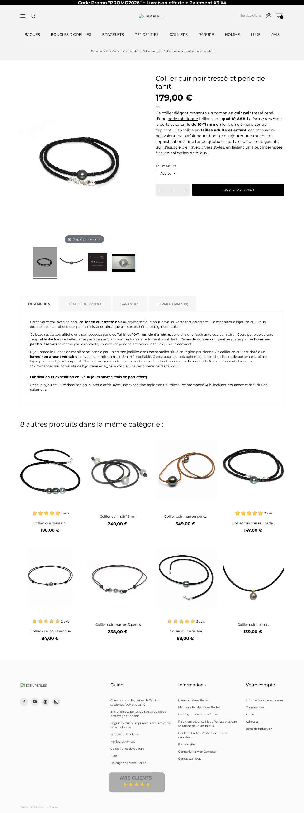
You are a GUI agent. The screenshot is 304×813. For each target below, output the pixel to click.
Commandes (255, 707)
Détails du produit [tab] (85, 304)
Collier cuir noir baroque (50, 631)
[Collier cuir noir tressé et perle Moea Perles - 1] (45, 263)
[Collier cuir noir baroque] (74, 544)
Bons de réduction (259, 728)
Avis (275, 34)
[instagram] (56, 702)
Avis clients (136, 777)
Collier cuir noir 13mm (118, 516)
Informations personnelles (264, 700)
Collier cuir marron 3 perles (118, 625)
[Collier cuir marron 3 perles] (142, 544)
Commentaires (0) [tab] (172, 304)
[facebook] (24, 702)
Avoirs (250, 714)
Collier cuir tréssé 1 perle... (253, 523)
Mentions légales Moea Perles (199, 707)
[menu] (22, 16)
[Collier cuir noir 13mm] (142, 436)
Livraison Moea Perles (193, 700)
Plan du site (186, 744)
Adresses (252, 721)
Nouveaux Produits (124, 734)
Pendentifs (146, 34)
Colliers (178, 34)
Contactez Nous (189, 758)
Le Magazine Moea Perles (128, 763)
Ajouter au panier (238, 189)
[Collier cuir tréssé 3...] (74, 436)
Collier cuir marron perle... (185, 516)
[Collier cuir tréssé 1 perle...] (277, 436)
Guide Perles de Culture (127, 748)
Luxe (256, 34)
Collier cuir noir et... (254, 625)
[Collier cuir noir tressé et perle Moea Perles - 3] (97, 263)
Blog (113, 755)
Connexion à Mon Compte (197, 751)
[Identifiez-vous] (268, 15)
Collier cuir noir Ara (186, 631)
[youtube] (35, 701)
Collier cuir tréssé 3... (50, 523)
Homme (232, 34)
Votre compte (260, 685)
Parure (206, 34)
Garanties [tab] (129, 304)
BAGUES (32, 34)
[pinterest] (45, 702)
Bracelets (113, 34)
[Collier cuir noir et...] (277, 544)
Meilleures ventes (122, 741)
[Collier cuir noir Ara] (209, 544)
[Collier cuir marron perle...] (209, 436)
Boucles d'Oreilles (71, 34)
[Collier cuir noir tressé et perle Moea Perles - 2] (71, 263)
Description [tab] (39, 304)
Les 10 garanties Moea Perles (198, 714)
